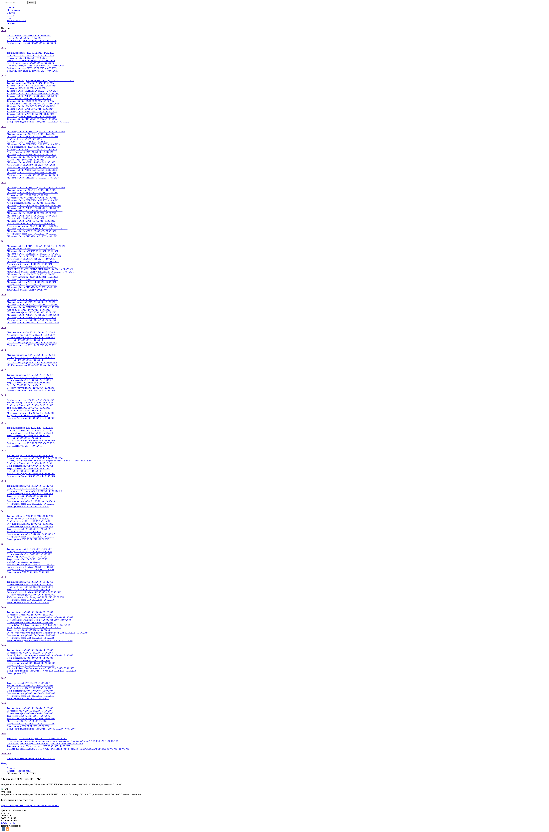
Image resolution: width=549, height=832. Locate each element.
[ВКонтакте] (3, 829)
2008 (3, 645)
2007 (3, 678)
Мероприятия (13, 10)
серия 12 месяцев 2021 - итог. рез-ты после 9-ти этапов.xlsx (30, 805)
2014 (3, 450)
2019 (3, 327)
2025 (3, 48)
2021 (3, 241)
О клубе (11, 13)
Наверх (4, 763)
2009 (3, 607)
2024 (3, 75)
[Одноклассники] (7, 829)
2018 (3, 350)
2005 (3, 733)
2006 (3, 703)
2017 (3, 370)
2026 (3, 30)
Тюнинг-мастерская (16, 20)
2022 (3, 182)
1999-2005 (6, 753)
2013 (3, 481)
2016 (3, 395)
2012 (3, 511)
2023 (3, 126)
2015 (3, 423)
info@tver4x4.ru (8, 823)
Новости (11, 7)
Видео (10, 18)
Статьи (10, 15)
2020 (3, 294)
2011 (3, 544)
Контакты (11, 23)
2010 (3, 577)
